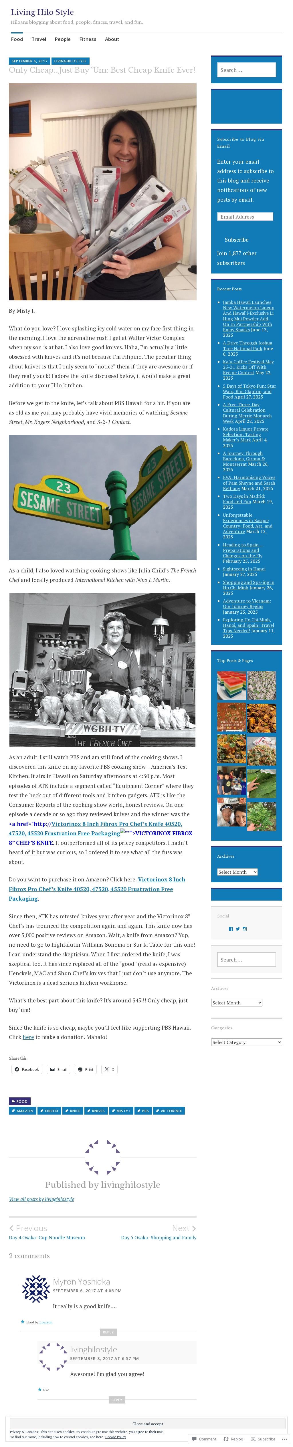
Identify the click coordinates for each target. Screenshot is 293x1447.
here (28, 1036)
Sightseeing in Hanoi (244, 569)
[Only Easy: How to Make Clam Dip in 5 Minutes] (231, 782)
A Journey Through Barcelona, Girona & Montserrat (244, 458)
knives (98, 1111)
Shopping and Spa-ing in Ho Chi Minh (248, 585)
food (22, 1101)
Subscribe (237, 239)
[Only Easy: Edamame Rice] (261, 687)
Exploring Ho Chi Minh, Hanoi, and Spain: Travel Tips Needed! (248, 625)
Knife (75, 1111)
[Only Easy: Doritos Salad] (231, 750)
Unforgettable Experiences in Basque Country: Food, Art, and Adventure (247, 523)
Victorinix (171, 1111)
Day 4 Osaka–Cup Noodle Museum (47, 1231)
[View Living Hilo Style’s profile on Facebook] (231, 929)
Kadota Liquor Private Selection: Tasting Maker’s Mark (245, 434)
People (63, 39)
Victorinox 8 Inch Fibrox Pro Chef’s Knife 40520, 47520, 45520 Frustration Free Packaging (97, 889)
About (112, 39)
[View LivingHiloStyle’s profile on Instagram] (244, 929)
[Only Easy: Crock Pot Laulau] (261, 785)
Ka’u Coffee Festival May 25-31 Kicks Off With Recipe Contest (248, 367)
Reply (108, 1332)
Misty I (123, 1111)
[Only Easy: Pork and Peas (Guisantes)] (231, 718)
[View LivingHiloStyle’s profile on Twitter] (237, 929)
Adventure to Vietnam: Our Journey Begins (247, 603)
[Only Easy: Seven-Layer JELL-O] (231, 687)
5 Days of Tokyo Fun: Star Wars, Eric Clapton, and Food (249, 391)
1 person (45, 1322)
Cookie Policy (115, 1437)
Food (17, 39)
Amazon (25, 1111)
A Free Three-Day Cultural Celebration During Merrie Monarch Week (247, 412)
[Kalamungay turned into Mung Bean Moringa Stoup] (261, 818)
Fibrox (51, 1111)
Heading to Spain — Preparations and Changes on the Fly (243, 550)
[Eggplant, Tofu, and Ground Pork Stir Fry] (261, 720)
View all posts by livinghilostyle (41, 1199)
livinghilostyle (70, 61)
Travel (38, 39)
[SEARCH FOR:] (246, 69)
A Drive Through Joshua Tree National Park (247, 345)
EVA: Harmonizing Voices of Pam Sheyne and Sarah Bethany (249, 482)
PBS (145, 1111)
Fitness (87, 39)
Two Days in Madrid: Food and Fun (244, 499)
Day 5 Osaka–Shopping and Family (159, 1231)
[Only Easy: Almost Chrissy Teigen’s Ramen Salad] (261, 752)
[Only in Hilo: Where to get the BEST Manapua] (231, 813)
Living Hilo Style (42, 12)
